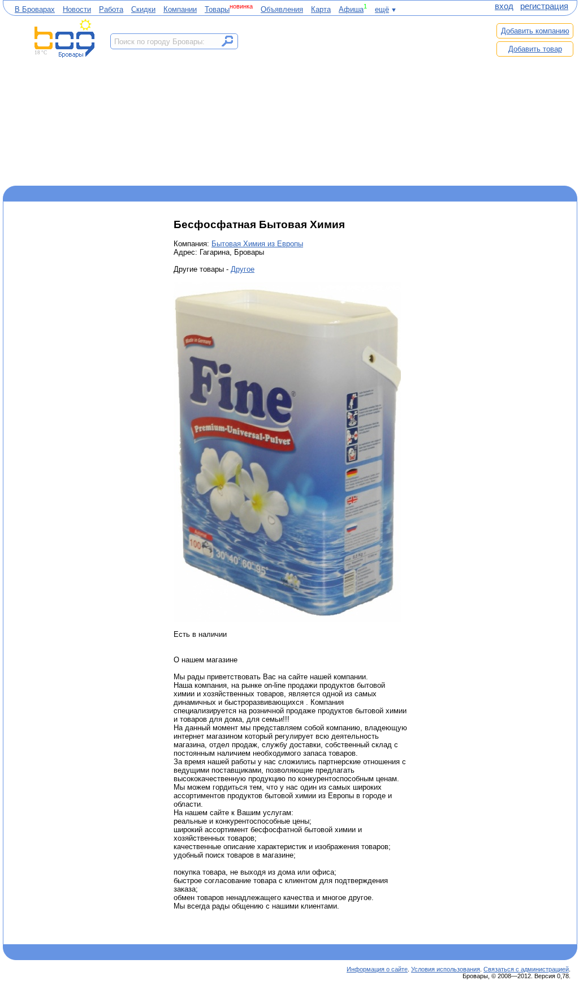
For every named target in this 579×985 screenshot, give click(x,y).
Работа (111, 9)
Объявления (282, 9)
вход (504, 6)
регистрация (544, 6)
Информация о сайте (377, 969)
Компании (180, 9)
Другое (242, 269)
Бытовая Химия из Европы (257, 243)
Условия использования (445, 969)
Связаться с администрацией (526, 969)
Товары (217, 9)
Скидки (143, 9)
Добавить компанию (535, 31)
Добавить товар (535, 49)
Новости (77, 9)
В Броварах (35, 9)
